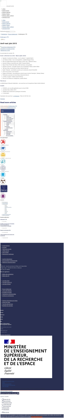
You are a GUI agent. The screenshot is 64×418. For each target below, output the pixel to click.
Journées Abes (5, 280)
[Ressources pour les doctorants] (3, 150)
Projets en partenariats (9, 118)
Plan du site (5, 386)
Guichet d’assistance (7, 259)
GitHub (1, 316)
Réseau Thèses (6, 14)
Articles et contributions (5, 215)
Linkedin (2, 310)
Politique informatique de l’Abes (9, 300)
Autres (6, 213)
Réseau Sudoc (5, 10)
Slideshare (2, 314)
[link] (32, 264)
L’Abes (3, 9)
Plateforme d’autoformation (9, 262)
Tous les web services (7, 304)
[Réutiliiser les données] (3, 183)
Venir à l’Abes (8, 134)
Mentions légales (6, 384)
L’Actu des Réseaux (5, 203)
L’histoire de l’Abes (9, 119)
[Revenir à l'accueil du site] (3, 6)
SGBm (6, 209)
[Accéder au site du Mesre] (26, 377)
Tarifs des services (9, 131)
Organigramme (8, 122)
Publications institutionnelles (6, 214)
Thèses (6, 212)
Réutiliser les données (7, 305)
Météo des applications (7, 274)
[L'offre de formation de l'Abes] (3, 163)
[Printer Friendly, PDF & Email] (3, 40)
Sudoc (6, 210)
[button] (9, 393)
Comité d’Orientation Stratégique (9, 128)
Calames (6, 206)
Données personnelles (8, 381)
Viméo (1, 319)
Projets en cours (8, 117)
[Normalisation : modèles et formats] (3, 157)
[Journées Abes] (3, 198)
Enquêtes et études (5, 204)
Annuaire (7, 124)
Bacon (6, 205)
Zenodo (1, 312)
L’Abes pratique (5, 130)
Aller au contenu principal (6, 391)
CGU (3, 382)
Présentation (5, 114)
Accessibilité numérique (8, 385)
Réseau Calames (6, 12)
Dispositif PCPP (6, 17)
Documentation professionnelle (9, 260)
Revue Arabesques (12, 34)
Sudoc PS (6, 211)
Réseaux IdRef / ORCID (8, 15)
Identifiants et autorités (8, 207)
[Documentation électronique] (3, 170)
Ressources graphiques (9, 135)
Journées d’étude (6, 284)
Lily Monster (16, 96)
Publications (4, 34)
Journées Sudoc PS (7, 282)
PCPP (6, 208)
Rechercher (3, 31)
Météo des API (5, 276)
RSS (1, 321)
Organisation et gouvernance (7, 121)
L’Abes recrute (5, 250)
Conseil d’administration (7, 126)
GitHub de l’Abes (6, 302)
